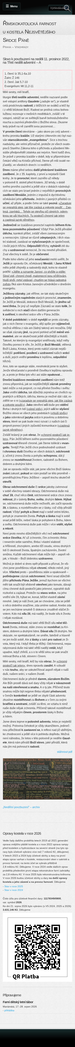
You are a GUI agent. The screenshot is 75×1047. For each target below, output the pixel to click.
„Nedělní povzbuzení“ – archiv (21, 807)
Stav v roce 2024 (13, 890)
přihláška (9, 1010)
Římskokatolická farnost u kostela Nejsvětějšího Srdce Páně (29, 31)
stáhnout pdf (64, 751)
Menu (14, 6)
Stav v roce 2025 (13, 886)
